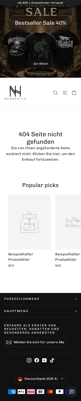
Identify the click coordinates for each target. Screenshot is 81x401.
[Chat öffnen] (72, 392)
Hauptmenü (16, 311)
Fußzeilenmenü (22, 299)
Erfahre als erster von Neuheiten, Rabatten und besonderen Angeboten (31, 329)
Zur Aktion (40, 63)
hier (56, 154)
